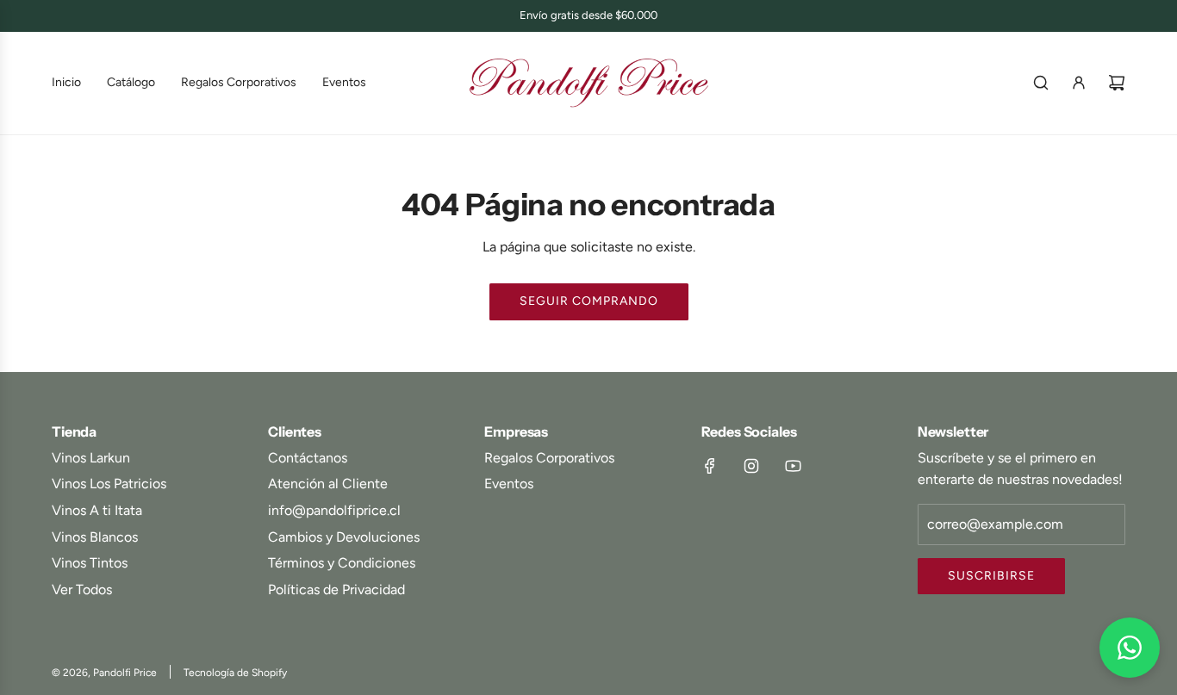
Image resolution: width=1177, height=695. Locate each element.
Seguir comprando (589, 301)
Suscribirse (991, 575)
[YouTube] (793, 466)
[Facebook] (710, 466)
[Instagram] (751, 466)
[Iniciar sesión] (1079, 83)
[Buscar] (1041, 83)
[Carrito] (1117, 83)
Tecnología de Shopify (235, 673)
